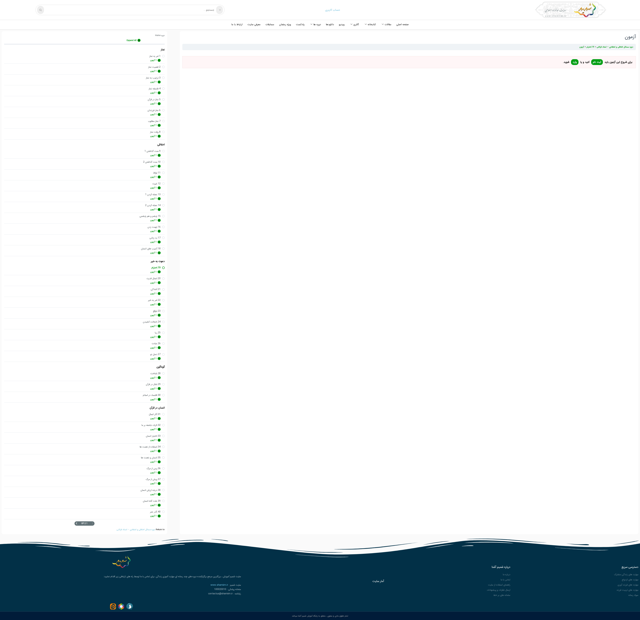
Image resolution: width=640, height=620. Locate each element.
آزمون (581, 46)
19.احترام (590, 46)
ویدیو (341, 24)
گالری (356, 24)
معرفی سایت (254, 24)
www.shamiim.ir (219, 585)
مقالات (388, 24)
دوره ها (317, 24)
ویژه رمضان (285, 24)
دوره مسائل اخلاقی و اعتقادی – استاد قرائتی (135, 529)
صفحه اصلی (402, 24)
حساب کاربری (332, 10)
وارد (575, 62)
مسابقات (270, 24)
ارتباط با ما (236, 24)
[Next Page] (77, 523)
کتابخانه (372, 24)
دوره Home (160, 35)
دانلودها (330, 24)
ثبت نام (597, 62)
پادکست (300, 24)
